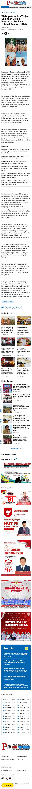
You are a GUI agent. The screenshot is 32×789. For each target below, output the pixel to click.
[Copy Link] (20, 307)
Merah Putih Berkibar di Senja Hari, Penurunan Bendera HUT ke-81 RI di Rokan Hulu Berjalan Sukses (8, 350)
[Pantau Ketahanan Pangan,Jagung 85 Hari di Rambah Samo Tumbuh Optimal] (7, 408)
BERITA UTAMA (1, 429)
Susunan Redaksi (22, 756)
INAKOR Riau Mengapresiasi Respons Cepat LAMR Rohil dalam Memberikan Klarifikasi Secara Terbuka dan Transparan (23, 350)
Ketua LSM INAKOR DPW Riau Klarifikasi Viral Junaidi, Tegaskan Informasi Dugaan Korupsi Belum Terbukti (15, 151)
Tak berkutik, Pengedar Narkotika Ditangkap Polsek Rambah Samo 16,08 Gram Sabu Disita (21, 387)
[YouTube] (10, 778)
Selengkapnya (15, 448)
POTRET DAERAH (7, 302)
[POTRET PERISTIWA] (16, 746)
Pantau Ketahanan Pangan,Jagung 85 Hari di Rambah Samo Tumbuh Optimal (14, 157)
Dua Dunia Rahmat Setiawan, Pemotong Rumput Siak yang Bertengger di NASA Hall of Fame (16, 654)
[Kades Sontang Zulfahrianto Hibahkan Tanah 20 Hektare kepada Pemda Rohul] (7, 398)
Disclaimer (20, 759)
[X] (6, 307)
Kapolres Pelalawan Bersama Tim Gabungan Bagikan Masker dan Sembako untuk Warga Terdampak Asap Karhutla (21, 438)
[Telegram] (10, 307)
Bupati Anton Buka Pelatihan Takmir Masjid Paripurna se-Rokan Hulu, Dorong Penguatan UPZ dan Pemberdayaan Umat (16, 182)
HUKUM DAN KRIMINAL (1, 389)
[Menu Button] (2, 2)
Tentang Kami (5, 756)
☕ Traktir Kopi (7, 785)
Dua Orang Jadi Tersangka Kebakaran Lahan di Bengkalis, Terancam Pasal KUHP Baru (15, 662)
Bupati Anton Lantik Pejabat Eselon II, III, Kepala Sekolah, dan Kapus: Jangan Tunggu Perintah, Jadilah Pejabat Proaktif (15, 175)
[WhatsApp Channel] (13, 778)
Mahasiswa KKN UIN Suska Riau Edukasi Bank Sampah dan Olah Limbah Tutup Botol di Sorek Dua (23, 330)
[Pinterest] (13, 307)
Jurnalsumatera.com (7, 770)
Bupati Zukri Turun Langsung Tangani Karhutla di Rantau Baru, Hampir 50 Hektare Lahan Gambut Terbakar (8, 330)
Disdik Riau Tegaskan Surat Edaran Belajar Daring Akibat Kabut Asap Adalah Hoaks (21, 428)
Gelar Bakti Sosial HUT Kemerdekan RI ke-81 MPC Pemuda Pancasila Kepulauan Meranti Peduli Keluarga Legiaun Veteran (16, 685)
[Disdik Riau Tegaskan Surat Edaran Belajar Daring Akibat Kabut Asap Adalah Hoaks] (7, 429)
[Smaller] (2, 33)
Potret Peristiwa (25, 783)
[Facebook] (2, 307)
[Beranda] (2, 12)
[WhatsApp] (17, 307)
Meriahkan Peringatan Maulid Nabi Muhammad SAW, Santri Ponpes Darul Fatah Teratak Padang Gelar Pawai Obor (8, 371)
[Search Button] (29, 2)
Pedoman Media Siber (7, 759)
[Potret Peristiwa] (16, 2)
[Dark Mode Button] (26, 2)
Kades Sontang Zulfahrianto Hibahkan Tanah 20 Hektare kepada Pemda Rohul (21, 396)
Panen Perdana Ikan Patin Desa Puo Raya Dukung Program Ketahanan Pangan (13, 162)
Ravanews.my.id (21, 770)
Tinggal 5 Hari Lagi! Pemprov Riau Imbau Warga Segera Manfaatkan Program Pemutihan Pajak (23, 371)
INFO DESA (1, 397)
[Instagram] (6, 778)
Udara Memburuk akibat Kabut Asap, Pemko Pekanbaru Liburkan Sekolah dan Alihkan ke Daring (14, 168)
